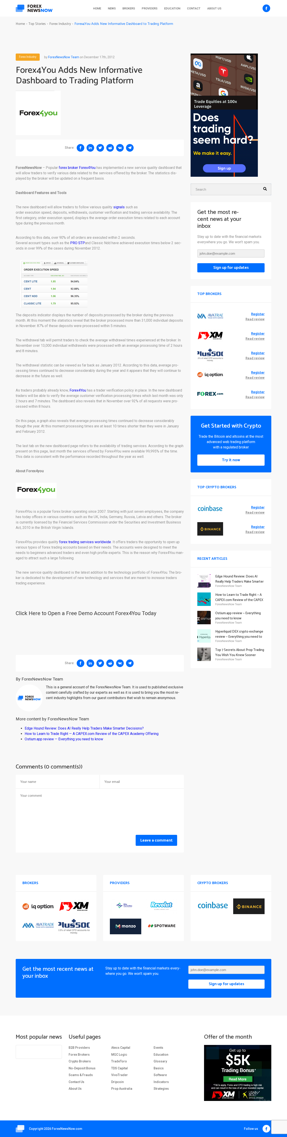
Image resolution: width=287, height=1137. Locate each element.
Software (160, 1075)
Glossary (160, 1061)
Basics (159, 1068)
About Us (214, 8)
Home (97, 8)
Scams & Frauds (81, 1075)
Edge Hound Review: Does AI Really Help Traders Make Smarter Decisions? (84, 728)
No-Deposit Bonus (82, 1068)
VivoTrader (119, 1075)
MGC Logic (119, 1054)
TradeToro (119, 1061)
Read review (255, 319)
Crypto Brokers (80, 1061)
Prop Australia (121, 1088)
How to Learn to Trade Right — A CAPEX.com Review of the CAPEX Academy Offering (92, 734)
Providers (149, 8)
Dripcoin (117, 1082)
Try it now (231, 460)
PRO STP (77, 243)
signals (119, 207)
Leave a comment (156, 840)
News (112, 8)
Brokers (128, 8)
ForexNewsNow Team (63, 57)
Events (158, 1047)
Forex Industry (27, 57)
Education (172, 8)
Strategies (161, 1088)
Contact (193, 8)
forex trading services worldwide (85, 542)
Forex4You (87, 168)
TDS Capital (119, 1068)
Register (258, 314)
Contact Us (76, 1082)
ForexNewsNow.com (67, 1129)
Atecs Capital (120, 1047)
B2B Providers (79, 1047)
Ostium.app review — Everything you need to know (64, 739)
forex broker (68, 168)
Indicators (161, 1082)
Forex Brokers (79, 1054)
